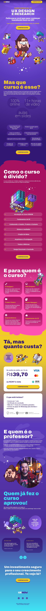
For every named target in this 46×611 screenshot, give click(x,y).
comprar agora (37, 1)
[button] (21, 557)
